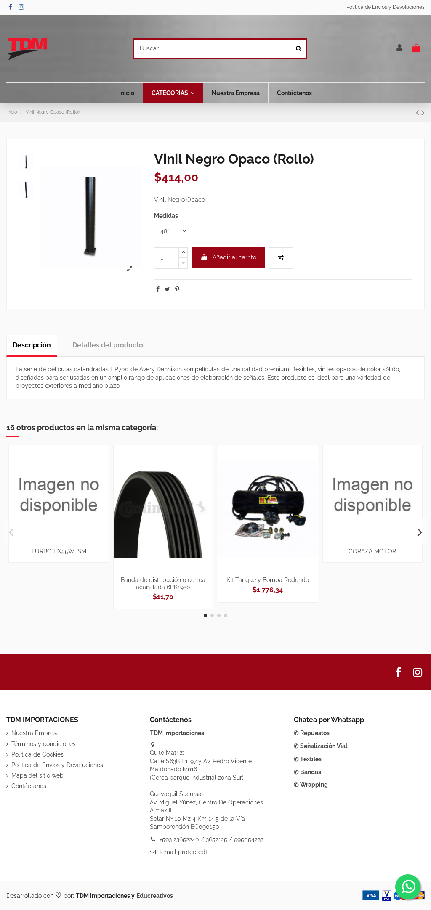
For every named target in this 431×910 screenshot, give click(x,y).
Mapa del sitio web (37, 775)
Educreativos (154, 895)
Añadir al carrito (234, 257)
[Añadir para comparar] (281, 258)
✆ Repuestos (312, 733)
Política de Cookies (37, 754)
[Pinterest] (177, 289)
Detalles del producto (107, 345)
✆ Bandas (307, 772)
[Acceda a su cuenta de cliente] (399, 48)
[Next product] (423, 112)
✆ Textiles (308, 759)
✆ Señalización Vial (320, 746)
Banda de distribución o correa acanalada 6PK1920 (163, 583)
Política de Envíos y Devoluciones (385, 7)
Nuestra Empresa (35, 733)
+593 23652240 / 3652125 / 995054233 (211, 839)
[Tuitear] (167, 289)
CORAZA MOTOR (372, 551)
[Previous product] (418, 112)
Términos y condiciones (43, 744)
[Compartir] (158, 289)
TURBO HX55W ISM (58, 551)
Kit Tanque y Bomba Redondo (267, 580)
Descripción (32, 345)
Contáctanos (28, 786)
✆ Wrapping (311, 784)
